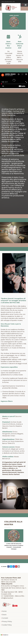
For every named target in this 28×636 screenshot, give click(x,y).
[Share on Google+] (14, 566)
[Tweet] (11, 566)
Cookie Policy (7, 625)
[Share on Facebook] (8, 566)
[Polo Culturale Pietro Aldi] (11, 7)
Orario (4, 615)
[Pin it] (16, 566)
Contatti (5, 618)
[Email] (19, 566)
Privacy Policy (7, 621)
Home (4, 611)
